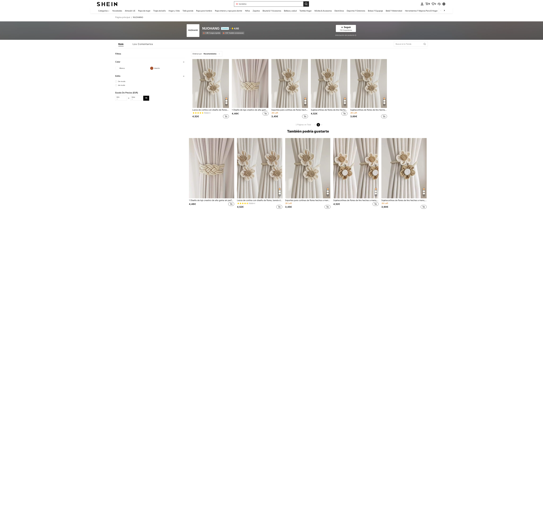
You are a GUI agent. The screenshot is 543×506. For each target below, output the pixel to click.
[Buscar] (306, 4)
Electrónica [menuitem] (339, 11)
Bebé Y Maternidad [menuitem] (394, 11)
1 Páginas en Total (303, 125)
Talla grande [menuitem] (188, 11)
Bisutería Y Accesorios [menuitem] (272, 11)
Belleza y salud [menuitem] (290, 11)
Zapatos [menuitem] (256, 11)
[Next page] (321, 124)
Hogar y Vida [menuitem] (174, 11)
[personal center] (422, 4)
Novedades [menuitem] (117, 11)
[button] (439, 4)
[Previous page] (315, 124)
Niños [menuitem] (247, 11)
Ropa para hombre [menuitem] (204, 11)
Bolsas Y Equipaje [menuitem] (375, 11)
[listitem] (212, 33)
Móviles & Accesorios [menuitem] (323, 11)
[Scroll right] (444, 10)
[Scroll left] (441, 10)
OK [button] (146, 98)
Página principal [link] (122, 17)
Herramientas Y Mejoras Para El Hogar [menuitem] (421, 11)
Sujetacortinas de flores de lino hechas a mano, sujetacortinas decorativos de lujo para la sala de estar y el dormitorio (329, 110)
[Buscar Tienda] (424, 44)
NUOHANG (211, 28)
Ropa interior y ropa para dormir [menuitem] (228, 11)
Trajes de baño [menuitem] (159, 11)
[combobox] (206, 53)
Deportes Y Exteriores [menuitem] (356, 11)
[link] (427, 4)
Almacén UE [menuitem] (130, 11)
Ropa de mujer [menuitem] (144, 11)
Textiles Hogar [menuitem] (305, 11)
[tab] (121, 44)
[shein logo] (107, 4)
